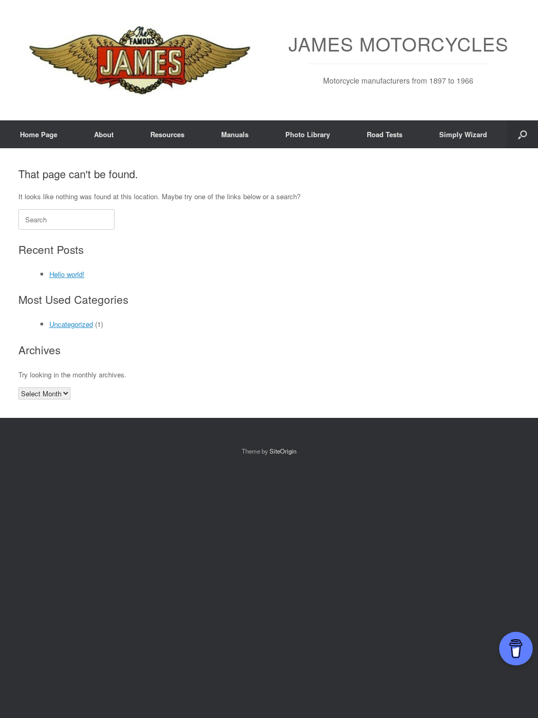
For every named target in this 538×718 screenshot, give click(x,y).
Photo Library (307, 134)
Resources (167, 134)
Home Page (38, 134)
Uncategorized (71, 324)
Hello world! (67, 274)
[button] (522, 134)
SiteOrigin (283, 451)
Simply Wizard (463, 134)
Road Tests (384, 134)
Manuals (235, 134)
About (103, 134)
